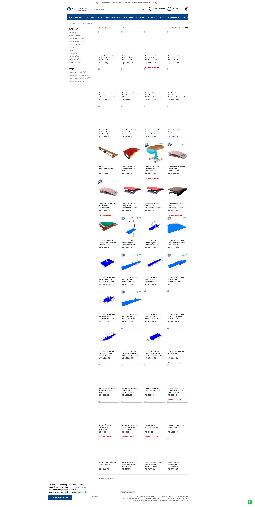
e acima (77, 81)
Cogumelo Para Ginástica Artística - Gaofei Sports (175, 464)
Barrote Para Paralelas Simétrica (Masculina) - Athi (107, 390)
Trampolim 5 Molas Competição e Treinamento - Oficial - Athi (130, 206)
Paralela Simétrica (76, 38)
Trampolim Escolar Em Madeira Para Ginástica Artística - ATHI (107, 243)
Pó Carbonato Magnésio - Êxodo (151, 426)
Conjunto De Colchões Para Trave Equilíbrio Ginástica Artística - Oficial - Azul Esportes (107, 353)
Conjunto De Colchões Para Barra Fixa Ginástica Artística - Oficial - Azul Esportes (153, 316)
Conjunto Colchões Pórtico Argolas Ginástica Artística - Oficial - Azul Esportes (153, 243)
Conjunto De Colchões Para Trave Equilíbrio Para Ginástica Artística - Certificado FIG (176, 316)
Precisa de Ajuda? (159, 8)
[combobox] (118, 9)
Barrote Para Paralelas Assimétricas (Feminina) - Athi (130, 390)
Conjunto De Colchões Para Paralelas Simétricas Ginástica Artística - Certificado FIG (176, 280)
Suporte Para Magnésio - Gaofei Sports (107, 463)
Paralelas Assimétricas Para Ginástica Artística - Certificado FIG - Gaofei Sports (107, 95)
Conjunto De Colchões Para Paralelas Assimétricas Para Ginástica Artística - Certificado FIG (130, 280)
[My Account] (150, 9)
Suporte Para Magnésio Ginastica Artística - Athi (176, 427)
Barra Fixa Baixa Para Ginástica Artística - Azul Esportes (129, 464)
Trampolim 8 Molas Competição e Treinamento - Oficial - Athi (153, 206)
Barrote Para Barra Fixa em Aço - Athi (176, 352)
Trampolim (74, 56)
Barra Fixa (73, 50)
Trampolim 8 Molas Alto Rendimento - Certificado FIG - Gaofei (107, 206)
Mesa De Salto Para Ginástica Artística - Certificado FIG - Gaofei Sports (152, 169)
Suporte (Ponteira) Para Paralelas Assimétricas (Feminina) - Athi (105, 427)
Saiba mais (82, 492)
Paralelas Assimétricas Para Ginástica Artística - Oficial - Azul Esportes (130, 95)
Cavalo (73, 47)
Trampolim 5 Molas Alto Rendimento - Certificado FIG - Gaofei (176, 169)
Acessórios (74, 62)
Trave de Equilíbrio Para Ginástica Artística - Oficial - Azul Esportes (153, 132)
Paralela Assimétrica (77, 41)
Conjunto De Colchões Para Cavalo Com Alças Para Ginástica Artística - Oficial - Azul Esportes (107, 280)
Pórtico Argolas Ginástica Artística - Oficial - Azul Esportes (130, 58)
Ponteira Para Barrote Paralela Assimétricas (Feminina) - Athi (176, 390)
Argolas (73, 53)
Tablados (73, 32)
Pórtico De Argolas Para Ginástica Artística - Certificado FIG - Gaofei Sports (107, 58)
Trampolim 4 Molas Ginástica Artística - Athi (129, 169)
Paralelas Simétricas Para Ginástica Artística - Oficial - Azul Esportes (176, 95)
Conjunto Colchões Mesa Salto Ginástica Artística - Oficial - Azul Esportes (153, 353)
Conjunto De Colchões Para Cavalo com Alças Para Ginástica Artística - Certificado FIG (176, 243)
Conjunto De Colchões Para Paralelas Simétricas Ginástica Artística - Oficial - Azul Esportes (107, 316)
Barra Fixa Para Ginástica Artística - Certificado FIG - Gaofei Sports (106, 132)
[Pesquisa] (143, 9)
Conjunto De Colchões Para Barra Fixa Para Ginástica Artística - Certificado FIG (130, 316)
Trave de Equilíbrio (76, 44)
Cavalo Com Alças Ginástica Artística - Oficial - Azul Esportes (176, 58)
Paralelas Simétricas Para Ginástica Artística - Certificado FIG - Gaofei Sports (153, 95)
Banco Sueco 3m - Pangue (174, 131)
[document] (68, 492)
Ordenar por (102, 27)
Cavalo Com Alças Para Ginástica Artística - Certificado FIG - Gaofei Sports (153, 58)
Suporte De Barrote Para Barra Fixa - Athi (152, 389)
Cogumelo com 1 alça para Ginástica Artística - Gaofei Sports (153, 464)
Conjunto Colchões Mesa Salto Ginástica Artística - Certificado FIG (130, 353)
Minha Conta (177, 8)
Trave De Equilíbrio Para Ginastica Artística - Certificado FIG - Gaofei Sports (130, 132)
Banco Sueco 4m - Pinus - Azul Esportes (106, 168)
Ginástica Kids (75, 59)
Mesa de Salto (75, 35)
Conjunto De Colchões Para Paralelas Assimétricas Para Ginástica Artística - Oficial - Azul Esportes (153, 280)
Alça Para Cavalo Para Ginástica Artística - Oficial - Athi (130, 427)
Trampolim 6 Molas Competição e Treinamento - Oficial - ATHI (176, 206)
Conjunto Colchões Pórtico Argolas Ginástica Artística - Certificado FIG (129, 243)
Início (67, 24)
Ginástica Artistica (77, 23)
